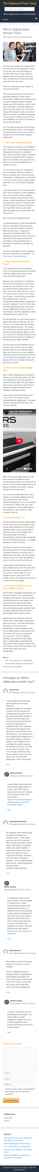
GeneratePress (19, 1170)
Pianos (6, 1121)
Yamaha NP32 (23, 294)
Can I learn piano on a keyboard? (18, 660)
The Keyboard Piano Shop (19, 3)
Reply (8, 764)
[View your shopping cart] (36, 19)
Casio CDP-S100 (9, 398)
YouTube (23, 502)
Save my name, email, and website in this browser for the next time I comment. (20, 1091)
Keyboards (8, 1118)
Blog (7, 657)
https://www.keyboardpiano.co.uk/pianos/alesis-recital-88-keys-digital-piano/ (19, 802)
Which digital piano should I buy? (17, 1144)
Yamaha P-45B (9, 324)
